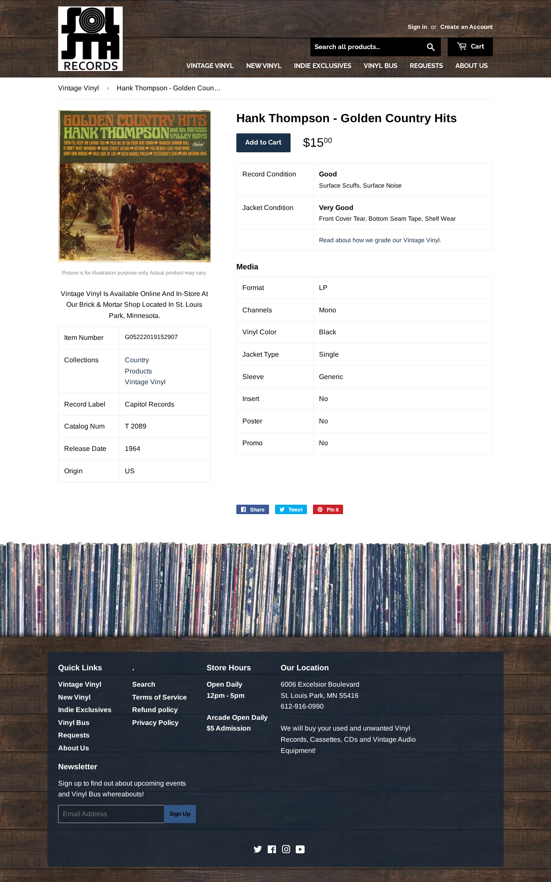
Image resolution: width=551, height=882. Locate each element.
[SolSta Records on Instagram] (286, 850)
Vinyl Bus (380, 66)
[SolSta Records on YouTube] (300, 850)
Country (137, 360)
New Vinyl (264, 66)
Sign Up (180, 814)
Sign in (417, 27)
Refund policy (155, 709)
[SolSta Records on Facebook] (271, 850)
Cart (476, 46)
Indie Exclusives (322, 66)
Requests (426, 66)
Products (138, 371)
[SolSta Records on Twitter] (258, 850)
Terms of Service (159, 697)
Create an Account (466, 27)
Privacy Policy (155, 722)
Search (143, 684)
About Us (471, 66)
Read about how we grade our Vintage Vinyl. (380, 240)
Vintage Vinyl (210, 66)
